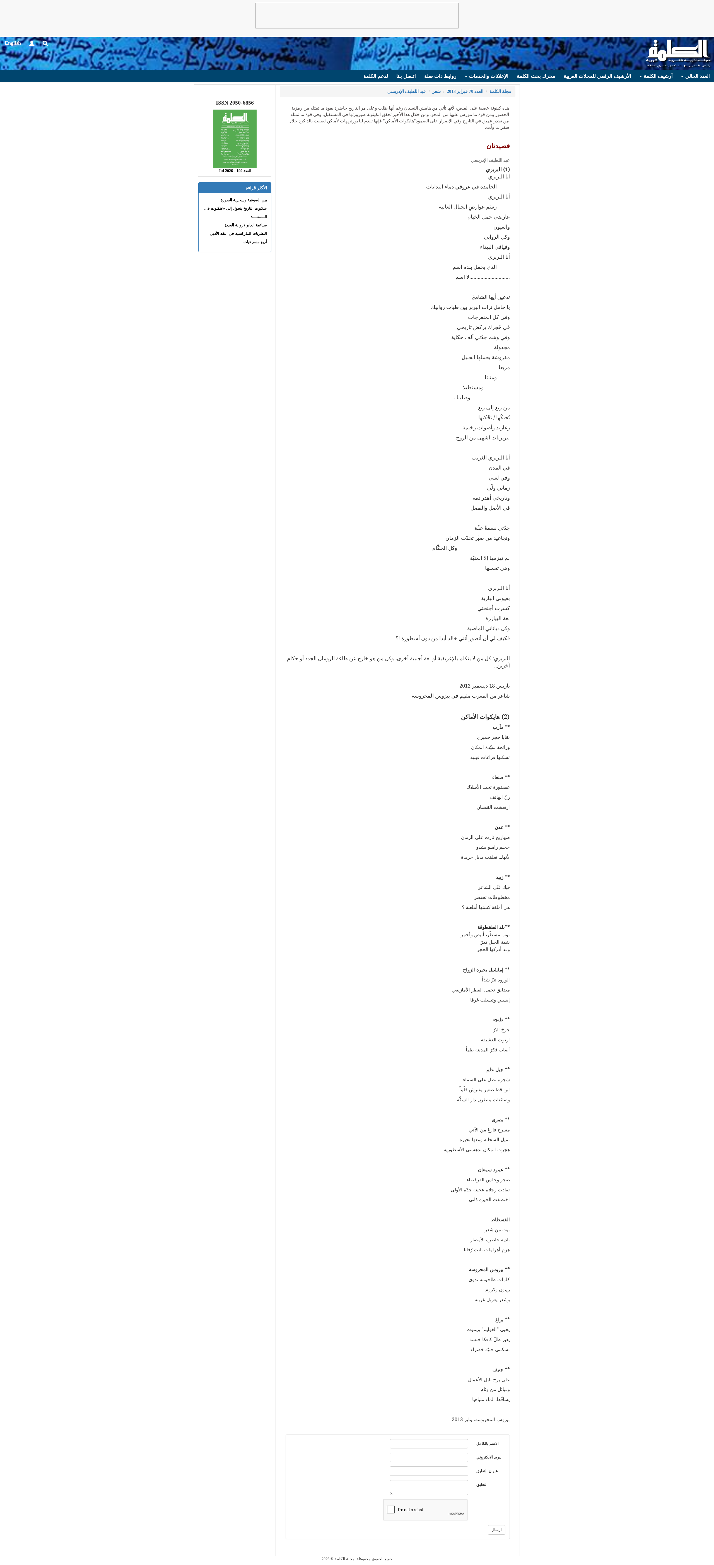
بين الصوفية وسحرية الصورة (244, 200)
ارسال (496, 1530)
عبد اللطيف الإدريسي (406, 91)
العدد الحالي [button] (697, 76)
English (13, 43)
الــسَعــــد (259, 217)
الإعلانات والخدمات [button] (488, 76)
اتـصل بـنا (406, 76)
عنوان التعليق (487, 1471)
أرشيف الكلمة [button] (657, 76)
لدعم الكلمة (375, 76)
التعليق (482, 1484)
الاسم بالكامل (487, 1443)
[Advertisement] (357, 15)
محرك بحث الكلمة (536, 76)
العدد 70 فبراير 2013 (465, 91)
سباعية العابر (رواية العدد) (246, 225)
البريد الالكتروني (489, 1457)
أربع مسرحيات (255, 242)
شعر (436, 91)
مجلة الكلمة (500, 91)
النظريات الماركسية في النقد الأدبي (238, 233)
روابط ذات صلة (440, 76)
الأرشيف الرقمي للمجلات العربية (597, 76)
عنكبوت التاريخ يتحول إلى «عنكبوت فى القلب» (229, 208)
